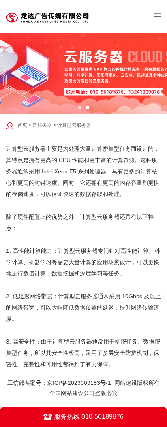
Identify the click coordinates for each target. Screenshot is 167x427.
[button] (79, 107)
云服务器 (42, 125)
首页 (22, 125)
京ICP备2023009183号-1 (79, 383)
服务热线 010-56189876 (88, 416)
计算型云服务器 (74, 125)
